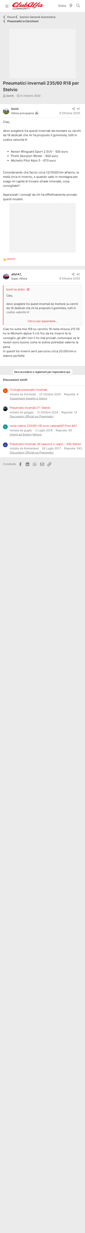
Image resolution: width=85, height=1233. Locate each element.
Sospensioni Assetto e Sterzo (28, 398)
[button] (7, 6)
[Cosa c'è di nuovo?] (71, 6)
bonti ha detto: (15, 289)
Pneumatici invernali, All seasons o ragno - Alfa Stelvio (45, 444)
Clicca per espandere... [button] (43, 321)
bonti (10, 95)
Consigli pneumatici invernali (28, 390)
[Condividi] (73, 109)
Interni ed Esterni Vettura (26, 434)
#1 (78, 109)
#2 (78, 274)
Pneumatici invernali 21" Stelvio (30, 408)
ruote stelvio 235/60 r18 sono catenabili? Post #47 (43, 426)
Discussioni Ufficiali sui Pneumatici (32, 416)
